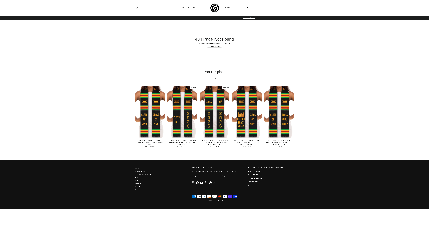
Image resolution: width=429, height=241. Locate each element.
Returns (137, 177)
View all (214, 78)
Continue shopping (215, 46)
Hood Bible (138, 184)
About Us (231, 8)
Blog (136, 180)
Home (181, 8)
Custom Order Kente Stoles (144, 174)
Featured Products (141, 171)
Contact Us (250, 8)
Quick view (150, 136)
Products (195, 8)
